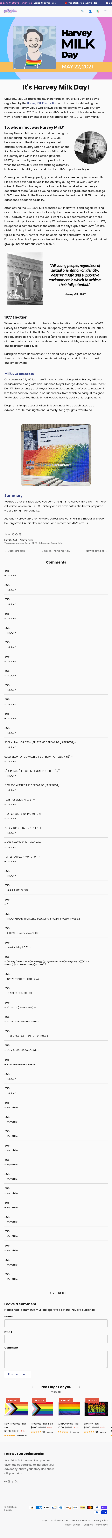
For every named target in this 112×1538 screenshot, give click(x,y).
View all (56, 1392)
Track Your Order (59, 1520)
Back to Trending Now (56, 551)
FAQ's (44, 1520)
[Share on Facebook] (16, 534)
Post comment (17, 1374)
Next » (62, 1293)
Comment (11, 1347)
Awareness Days (21, 543)
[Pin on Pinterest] (20, 534)
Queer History (57, 543)
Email (8, 1332)
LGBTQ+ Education (40, 543)
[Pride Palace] (10, 11)
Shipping (88, 1524)
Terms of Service (71, 1524)
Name (8, 1316)
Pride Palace (10, 1508)
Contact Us (102, 1524)
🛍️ (97, 11)
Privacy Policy (101, 1520)
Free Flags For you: (56, 1387)
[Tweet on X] (13, 534)
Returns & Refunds (81, 1520)
